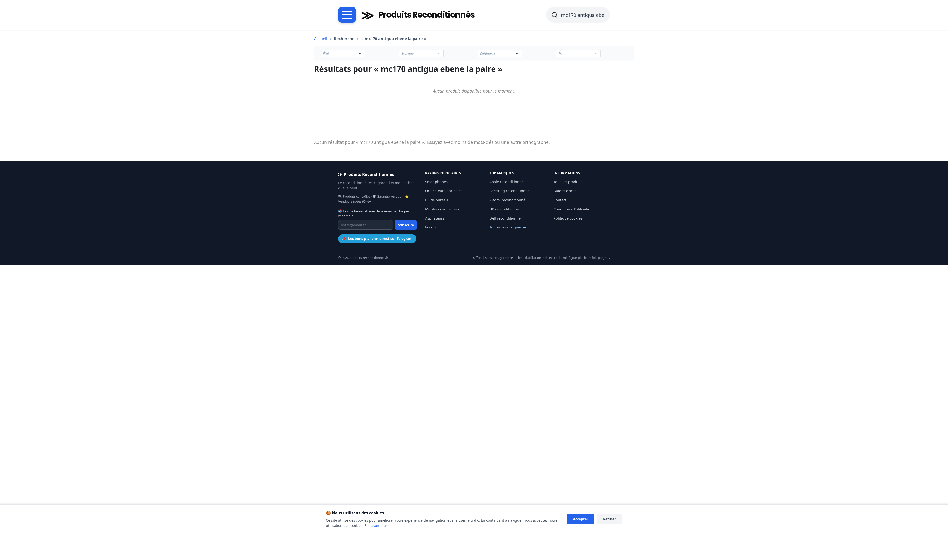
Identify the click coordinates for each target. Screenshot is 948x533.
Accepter (580, 519)
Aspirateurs (434, 218)
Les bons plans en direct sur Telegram (377, 238)
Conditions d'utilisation (572, 209)
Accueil (320, 38)
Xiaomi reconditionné (507, 200)
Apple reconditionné (506, 181)
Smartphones (436, 181)
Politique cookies (567, 218)
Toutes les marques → (507, 227)
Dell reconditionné (505, 218)
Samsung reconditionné (509, 191)
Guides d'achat (565, 191)
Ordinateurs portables (443, 191)
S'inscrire (406, 225)
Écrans (430, 227)
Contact (559, 200)
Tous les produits (567, 181)
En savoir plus (376, 525)
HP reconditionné (504, 209)
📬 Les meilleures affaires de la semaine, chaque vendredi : (373, 213)
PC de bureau (436, 200)
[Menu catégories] (347, 15)
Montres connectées (442, 209)
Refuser (609, 519)
